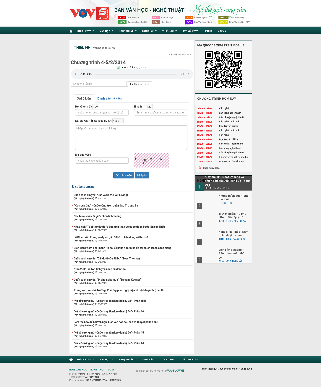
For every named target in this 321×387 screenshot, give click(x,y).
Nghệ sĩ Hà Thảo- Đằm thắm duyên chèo (233, 233)
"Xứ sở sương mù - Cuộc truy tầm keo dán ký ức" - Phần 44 (109, 343)
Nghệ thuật (128, 32)
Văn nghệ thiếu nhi (104, 48)
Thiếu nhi (170, 32)
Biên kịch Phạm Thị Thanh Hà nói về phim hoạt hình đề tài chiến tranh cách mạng (122, 248)
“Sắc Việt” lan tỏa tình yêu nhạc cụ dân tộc (100, 269)
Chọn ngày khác (211, 168)
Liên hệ (208, 31)
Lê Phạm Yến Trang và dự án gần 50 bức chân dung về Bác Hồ (111, 237)
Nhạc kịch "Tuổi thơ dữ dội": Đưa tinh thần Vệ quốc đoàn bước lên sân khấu (119, 226)
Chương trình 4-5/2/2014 (98, 62)
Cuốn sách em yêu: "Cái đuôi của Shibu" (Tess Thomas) (107, 258)
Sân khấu (150, 32)
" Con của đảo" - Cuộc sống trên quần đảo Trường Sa (106, 205)
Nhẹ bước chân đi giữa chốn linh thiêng (97, 216)
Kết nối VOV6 (190, 31)
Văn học (107, 32)
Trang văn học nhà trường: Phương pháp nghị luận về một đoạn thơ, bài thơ (119, 290)
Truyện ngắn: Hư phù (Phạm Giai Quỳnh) (232, 215)
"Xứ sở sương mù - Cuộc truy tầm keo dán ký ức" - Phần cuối (110, 301)
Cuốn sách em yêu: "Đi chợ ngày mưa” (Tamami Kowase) (107, 279)
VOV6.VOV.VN (175, 370)
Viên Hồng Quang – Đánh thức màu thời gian (231, 253)
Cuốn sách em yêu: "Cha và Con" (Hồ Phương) (101, 195)
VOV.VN (222, 31)
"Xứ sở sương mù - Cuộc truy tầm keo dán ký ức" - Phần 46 (109, 311)
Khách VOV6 (86, 32)
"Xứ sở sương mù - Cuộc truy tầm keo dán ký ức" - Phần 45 (109, 332)
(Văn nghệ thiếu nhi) (84, 198)
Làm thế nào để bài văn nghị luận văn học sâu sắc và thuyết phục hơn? (116, 322)
